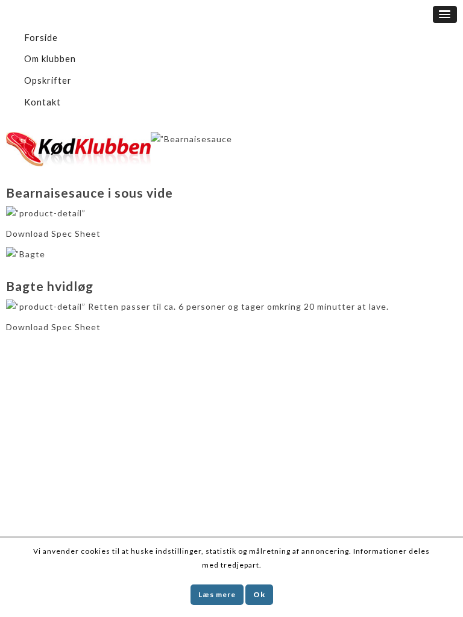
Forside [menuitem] (41, 37)
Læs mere (217, 594)
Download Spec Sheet (53, 233)
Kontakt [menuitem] (42, 101)
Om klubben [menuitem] (50, 58)
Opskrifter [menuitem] (48, 80)
